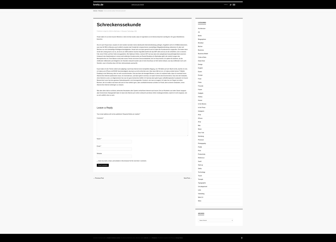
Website (99, 153)
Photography (202, 143)
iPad (199, 114)
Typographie (202, 183)
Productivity (201, 154)
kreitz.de (98, 4)
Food (199, 79)
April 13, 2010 (108, 31)
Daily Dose (201, 61)
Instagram (201, 111)
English (200, 68)
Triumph (200, 179)
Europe (200, 75)
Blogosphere (202, 39)
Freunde (200, 86)
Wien (199, 201)
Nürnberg (201, 136)
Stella (200, 168)
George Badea (179, 237)
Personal (100, 10)
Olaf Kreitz (117, 31)
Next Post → (188, 178)
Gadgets (200, 93)
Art (199, 32)
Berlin (200, 35)
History (200, 96)
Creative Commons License (113, 237)
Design (200, 64)
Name (99, 139)
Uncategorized (202, 186)
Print (199, 150)
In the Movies (202, 104)
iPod (199, 122)
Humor (200, 100)
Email (99, 146)
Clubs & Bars (202, 57)
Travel (200, 175)
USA (135, 31)
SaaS (200, 161)
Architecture (201, 28)
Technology (130, 31)
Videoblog (201, 193)
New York (201, 132)
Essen (200, 71)
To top (242, 237)
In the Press (201, 107)
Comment (100, 118)
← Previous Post (98, 178)
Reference (201, 158)
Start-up (200, 165)
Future (200, 89)
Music (200, 129)
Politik (200, 147)
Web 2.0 (200, 197)
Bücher (200, 46)
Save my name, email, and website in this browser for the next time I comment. (122, 161)
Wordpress (154, 237)
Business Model (203, 53)
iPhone (200, 118)
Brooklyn (201, 43)
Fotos (200, 82)
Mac (199, 125)
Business (201, 50)
